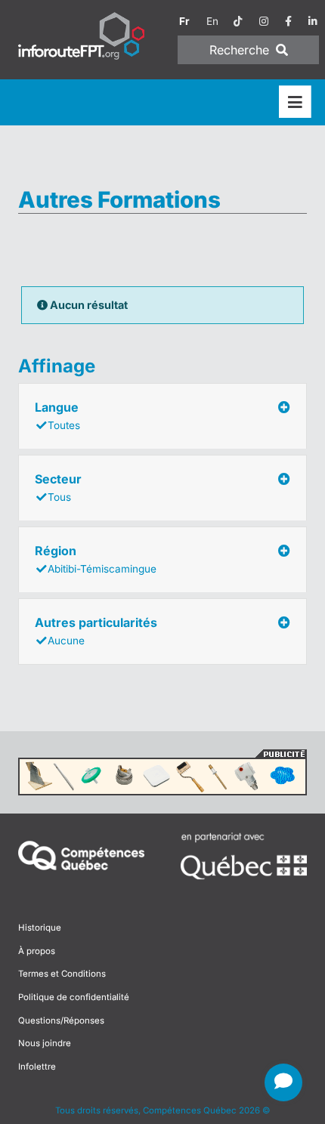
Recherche (241, 49)
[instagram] (263, 21)
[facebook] (288, 21)
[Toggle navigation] (295, 102)
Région (95, 559)
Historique (39, 927)
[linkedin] (313, 21)
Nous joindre (44, 1043)
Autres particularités (96, 631)
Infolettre (37, 1066)
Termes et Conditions (62, 973)
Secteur (58, 487)
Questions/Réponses (61, 1020)
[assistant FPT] (283, 1082)
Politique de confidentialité (73, 997)
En (212, 21)
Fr (184, 21)
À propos (36, 951)
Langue (57, 415)
